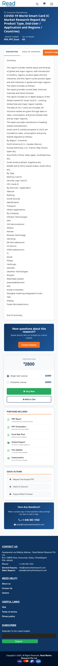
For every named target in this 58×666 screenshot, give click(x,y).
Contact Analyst (29, 344)
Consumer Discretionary (17, 12)
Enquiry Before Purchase (23, 494)
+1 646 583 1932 (26, 564)
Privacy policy (8, 616)
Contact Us (7, 588)
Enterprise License (18, 382)
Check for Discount (20, 486)
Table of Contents (31, 51)
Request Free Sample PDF (23, 479)
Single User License (19, 375)
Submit (20, 641)
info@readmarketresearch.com (32, 567)
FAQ (4, 607)
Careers (5, 593)
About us (6, 584)
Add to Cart (29, 399)
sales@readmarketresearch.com (30, 524)
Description (12, 51)
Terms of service (9, 612)
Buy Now (30, 391)
